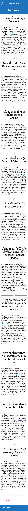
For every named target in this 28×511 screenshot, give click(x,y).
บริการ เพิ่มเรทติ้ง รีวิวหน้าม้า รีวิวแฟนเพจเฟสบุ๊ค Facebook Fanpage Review (14, 253)
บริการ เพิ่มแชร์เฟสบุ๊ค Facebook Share (14, 205)
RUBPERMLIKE (14, 3)
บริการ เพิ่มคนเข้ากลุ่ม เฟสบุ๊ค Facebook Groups (14, 114)
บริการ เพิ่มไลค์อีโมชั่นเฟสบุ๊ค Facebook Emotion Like (14, 66)
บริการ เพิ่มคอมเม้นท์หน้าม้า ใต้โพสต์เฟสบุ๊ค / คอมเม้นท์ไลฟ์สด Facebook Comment (14, 304)
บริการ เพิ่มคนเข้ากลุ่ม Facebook (14, 20)
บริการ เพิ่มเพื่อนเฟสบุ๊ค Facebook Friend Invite (14, 160)
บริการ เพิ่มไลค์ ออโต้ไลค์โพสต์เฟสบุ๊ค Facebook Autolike (14, 452)
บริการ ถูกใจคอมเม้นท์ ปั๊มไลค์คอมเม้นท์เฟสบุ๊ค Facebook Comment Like (14, 357)
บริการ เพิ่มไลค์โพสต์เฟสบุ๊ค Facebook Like (14, 405)
